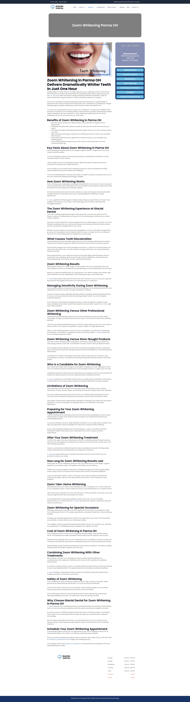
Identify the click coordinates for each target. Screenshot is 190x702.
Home (56, 670)
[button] (85, 7)
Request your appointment (73, 644)
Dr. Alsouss (54, 95)
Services (57, 679)
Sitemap (84, 690)
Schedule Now (60, 684)
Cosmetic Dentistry (90, 665)
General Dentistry (89, 661)
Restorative (86, 670)
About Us (58, 675)
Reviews (57, 689)
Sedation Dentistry (89, 680)
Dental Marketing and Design (110, 698)
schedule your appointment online (59, 639)
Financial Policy (88, 684)
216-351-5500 (130, 46)
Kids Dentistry (87, 675)
